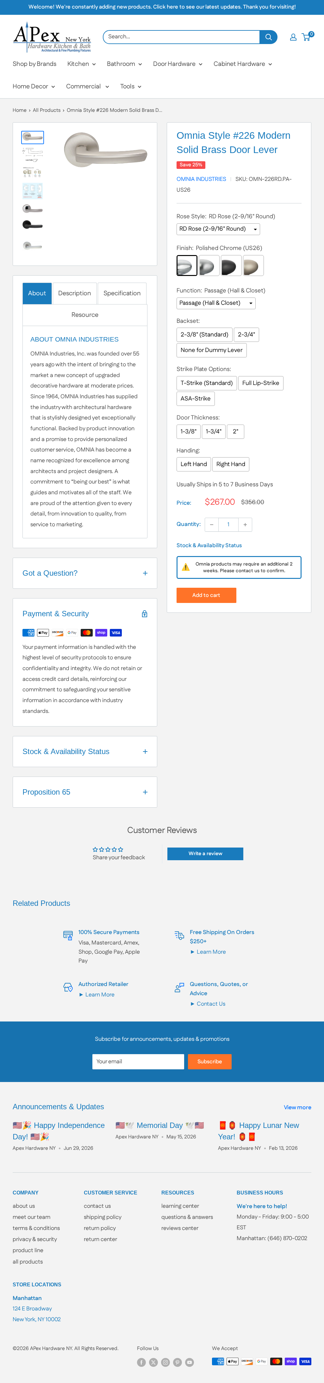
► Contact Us (207, 1004)
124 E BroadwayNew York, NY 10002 (37, 1309)
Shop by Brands (34, 64)
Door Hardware (174, 64)
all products (28, 1262)
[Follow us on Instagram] (165, 1362)
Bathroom (121, 64)
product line (28, 1250)
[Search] (268, 37)
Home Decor (30, 86)
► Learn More (208, 952)
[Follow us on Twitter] (153, 1362)
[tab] (37, 293)
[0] (306, 37)
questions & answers (187, 1217)
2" (235, 431)
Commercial (84, 86)
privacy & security (35, 1239)
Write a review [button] (205, 853)
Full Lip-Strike (260, 383)
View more (298, 1108)
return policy (100, 1228)
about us (24, 1206)
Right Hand (230, 464)
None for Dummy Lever (212, 350)
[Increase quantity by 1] (245, 524)
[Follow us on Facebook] (141, 1362)
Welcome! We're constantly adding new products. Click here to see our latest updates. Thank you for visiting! (162, 7)
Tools (127, 86)
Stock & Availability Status (209, 545)
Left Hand (194, 464)
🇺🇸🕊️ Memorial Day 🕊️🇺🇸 (159, 1125)
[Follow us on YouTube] (189, 1362)
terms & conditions (36, 1228)
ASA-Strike (196, 398)
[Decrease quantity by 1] (211, 524)
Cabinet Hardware (239, 64)
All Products (46, 110)
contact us (97, 1206)
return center (100, 1239)
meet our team (31, 1217)
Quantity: (189, 524)
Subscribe (209, 1062)
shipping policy (103, 1217)
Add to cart (206, 595)
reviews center (179, 1228)
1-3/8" (188, 431)
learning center (180, 1206)
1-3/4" (213, 431)
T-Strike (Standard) (207, 383)
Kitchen (78, 64)
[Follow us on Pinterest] (177, 1362)
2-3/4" (246, 334)
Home (20, 110)
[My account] (293, 37)
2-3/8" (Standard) (204, 334)
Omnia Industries (201, 179)
